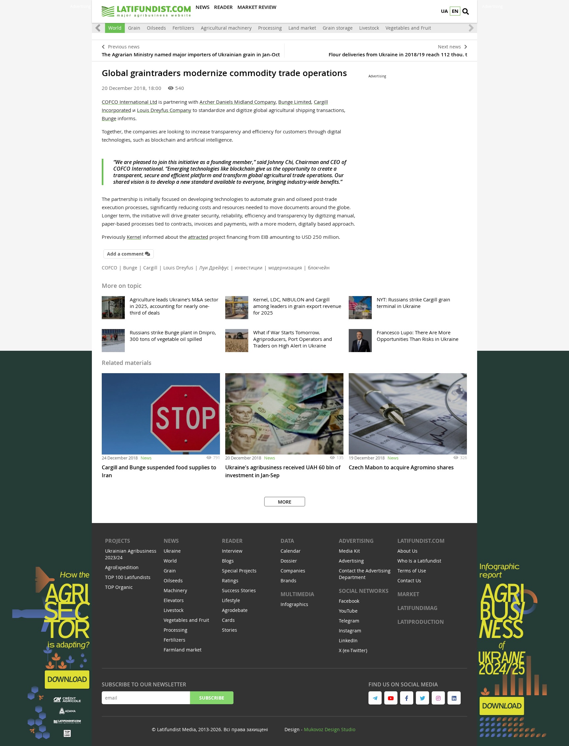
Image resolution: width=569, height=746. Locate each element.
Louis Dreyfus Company (164, 110)
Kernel (134, 237)
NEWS (171, 540)
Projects (117, 540)
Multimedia (297, 594)
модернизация (285, 267)
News (146, 458)
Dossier (289, 561)
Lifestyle (231, 600)
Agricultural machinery (226, 28)
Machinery (175, 590)
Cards (228, 620)
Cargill (150, 267)
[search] (465, 11)
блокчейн (319, 267)
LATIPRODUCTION (420, 621)
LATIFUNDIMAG (417, 608)
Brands (288, 580)
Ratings (230, 580)
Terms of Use (411, 570)
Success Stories (239, 590)
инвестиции (248, 267)
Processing (270, 28)
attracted (198, 237)
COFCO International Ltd (129, 101)
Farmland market (183, 650)
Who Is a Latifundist (419, 561)
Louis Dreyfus (178, 267)
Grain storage (338, 28)
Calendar (291, 551)
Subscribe (211, 698)
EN (455, 11)
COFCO (109, 267)
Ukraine (172, 551)
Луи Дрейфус (214, 267)
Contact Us (409, 580)
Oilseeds (156, 28)
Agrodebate (235, 610)
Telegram (349, 621)
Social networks (364, 590)
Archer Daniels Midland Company (238, 101)
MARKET (408, 594)
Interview (232, 551)
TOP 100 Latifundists (127, 577)
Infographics (294, 604)
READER (232, 540)
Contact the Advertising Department (365, 573)
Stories (229, 630)
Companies (293, 570)
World (115, 28)
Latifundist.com (421, 540)
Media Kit (349, 551)
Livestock (369, 28)
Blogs (228, 561)
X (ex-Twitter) (353, 650)
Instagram (350, 630)
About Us (407, 551)
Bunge (109, 118)
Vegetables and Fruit (408, 28)
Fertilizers (183, 28)
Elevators (174, 600)
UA (444, 11)
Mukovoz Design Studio (329, 729)
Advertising (356, 540)
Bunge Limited (294, 101)
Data (287, 540)
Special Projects (239, 570)
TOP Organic (119, 587)
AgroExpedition (122, 567)
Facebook (349, 601)
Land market (302, 28)
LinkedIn (348, 640)
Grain (134, 28)
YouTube (348, 611)
